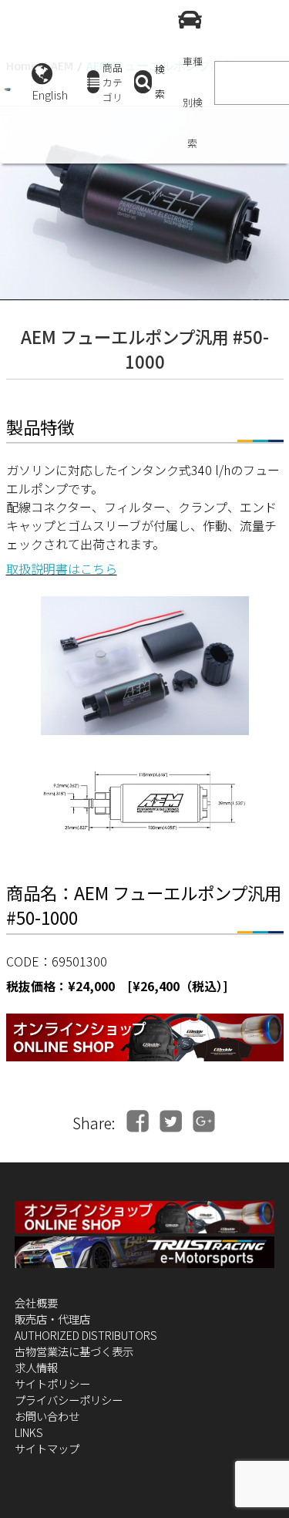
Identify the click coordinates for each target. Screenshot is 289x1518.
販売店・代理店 (52, 1319)
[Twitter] (170, 1121)
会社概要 (36, 1302)
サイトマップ (47, 1448)
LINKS (29, 1432)
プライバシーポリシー (69, 1400)
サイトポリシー (52, 1383)
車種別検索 (193, 102)
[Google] (203, 1121)
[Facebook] (137, 1121)
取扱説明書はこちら (61, 568)
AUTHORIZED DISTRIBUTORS (86, 1335)
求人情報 (36, 1367)
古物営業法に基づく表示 (74, 1351)
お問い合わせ (47, 1416)
